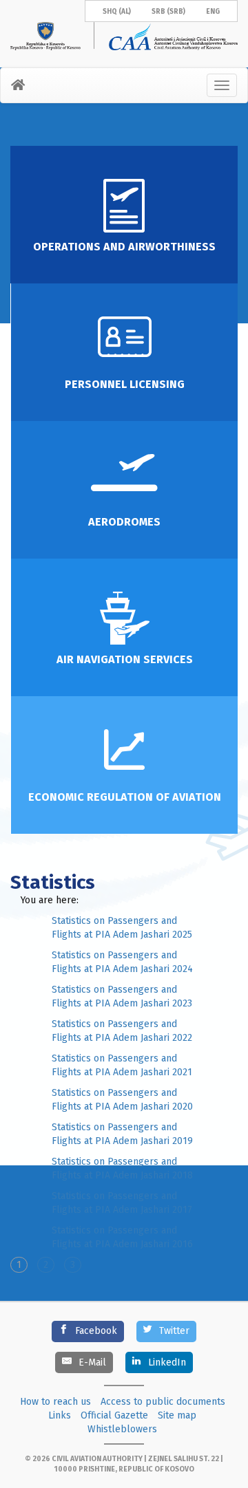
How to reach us (55, 1402)
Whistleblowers (122, 1429)
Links (59, 1415)
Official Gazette (114, 1415)
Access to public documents (163, 1402)
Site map (177, 1415)
